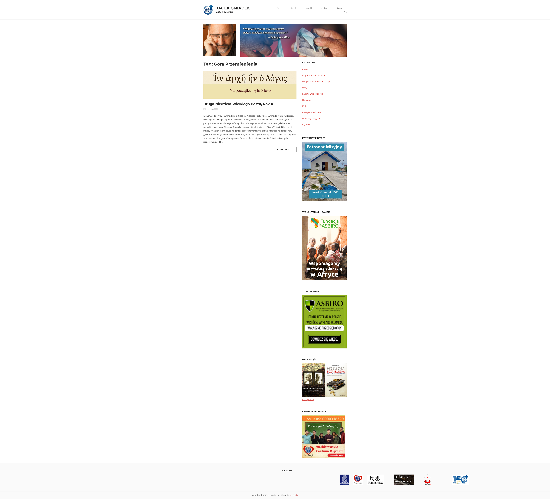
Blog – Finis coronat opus (313, 75)
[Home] (228, 9)
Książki (309, 8)
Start (279, 8)
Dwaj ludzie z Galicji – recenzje (316, 81)
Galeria (339, 8)
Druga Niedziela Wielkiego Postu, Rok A (238, 104)
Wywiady (306, 124)
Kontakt (324, 8)
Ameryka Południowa (311, 112)
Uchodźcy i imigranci (311, 118)
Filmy (304, 88)
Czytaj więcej (286, 150)
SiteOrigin (294, 495)
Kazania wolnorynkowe (312, 94)
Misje (304, 106)
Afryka (305, 69)
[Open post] (249, 85)
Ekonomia (306, 100)
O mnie (293, 8)
